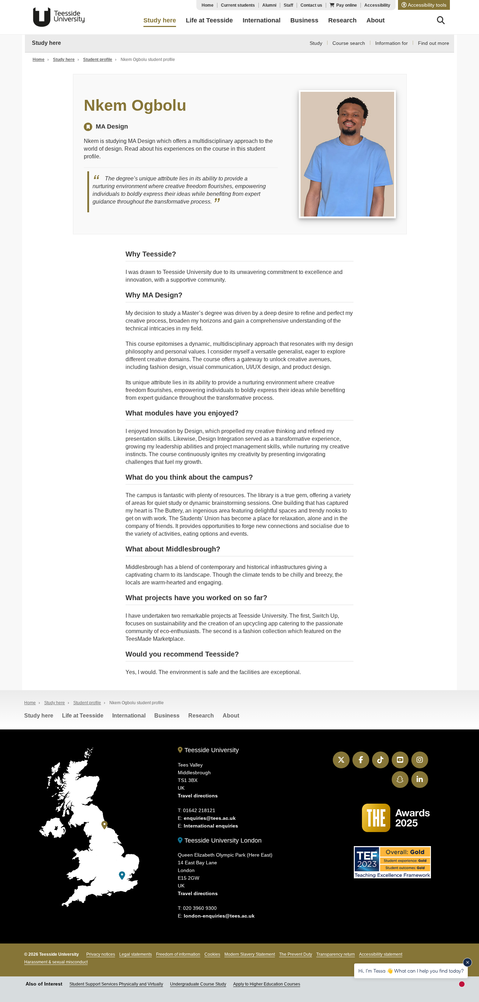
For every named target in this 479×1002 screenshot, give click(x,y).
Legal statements (135, 954)
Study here (46, 43)
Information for (391, 43)
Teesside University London (222, 840)
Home (208, 5)
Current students (238, 5)
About (231, 716)
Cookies (212, 954)
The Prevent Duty (295, 954)
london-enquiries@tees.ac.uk (219, 916)
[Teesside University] (104, 825)
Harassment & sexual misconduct (56, 962)
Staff (288, 5)
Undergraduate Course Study (198, 984)
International (129, 716)
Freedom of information (178, 954)
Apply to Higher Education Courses (266, 984)
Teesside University (59, 17)
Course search (348, 43)
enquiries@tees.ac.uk (210, 818)
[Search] (441, 21)
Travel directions (198, 795)
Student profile (97, 59)
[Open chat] (465, 986)
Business (167, 716)
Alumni (269, 5)
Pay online (346, 5)
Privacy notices (100, 954)
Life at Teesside (82, 716)
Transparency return (335, 954)
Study (316, 43)
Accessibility (377, 5)
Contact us (311, 5)
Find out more (433, 43)
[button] (424, 5)
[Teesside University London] (122, 875)
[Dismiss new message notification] (467, 962)
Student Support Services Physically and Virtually (116, 984)
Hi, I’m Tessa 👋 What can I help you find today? (411, 971)
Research (201, 716)
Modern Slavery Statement (249, 954)
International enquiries (211, 826)
